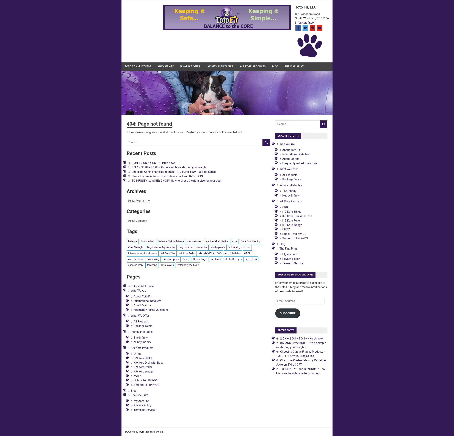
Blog (275, 66)
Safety (186, 259)
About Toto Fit (142, 296)
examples (201, 247)
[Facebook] (298, 27)
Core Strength (135, 247)
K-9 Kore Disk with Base (148, 362)
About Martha (142, 305)
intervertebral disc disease (142, 253)
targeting (152, 265)
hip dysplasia (218, 247)
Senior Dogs (199, 259)
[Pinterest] (312, 27)
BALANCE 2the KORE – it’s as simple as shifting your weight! (169, 167)
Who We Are (166, 66)
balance (132, 241)
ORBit (247, 253)
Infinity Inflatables (220, 66)
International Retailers (147, 301)
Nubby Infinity (142, 342)
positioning (153, 259)
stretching (251, 259)
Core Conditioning (251, 241)
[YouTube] (319, 27)
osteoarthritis (135, 259)
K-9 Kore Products (253, 66)
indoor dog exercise (239, 247)
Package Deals (143, 326)
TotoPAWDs (167, 265)
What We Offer (190, 66)
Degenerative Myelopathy (161, 247)
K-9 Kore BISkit (143, 358)
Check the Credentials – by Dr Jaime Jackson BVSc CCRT (167, 176)
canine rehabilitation (217, 241)
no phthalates (232, 253)
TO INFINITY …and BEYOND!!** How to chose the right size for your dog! (176, 180)
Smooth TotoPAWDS (146, 385)
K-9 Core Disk (167, 253)
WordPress (145, 431)
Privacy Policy (142, 405)
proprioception (171, 259)
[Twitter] (305, 27)
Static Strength (233, 259)
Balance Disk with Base (171, 241)
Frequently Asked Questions (151, 309)
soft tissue (216, 259)
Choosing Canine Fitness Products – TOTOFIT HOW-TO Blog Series (174, 171)
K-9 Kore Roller (187, 253)
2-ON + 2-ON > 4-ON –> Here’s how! (153, 163)
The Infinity (141, 337)
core (234, 241)
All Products (141, 321)
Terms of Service (144, 410)
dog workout (186, 247)
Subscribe (288, 313)
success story (135, 265)
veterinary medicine (188, 265)
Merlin (159, 431)
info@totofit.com (305, 22)
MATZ (137, 376)
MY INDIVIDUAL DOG (210, 253)
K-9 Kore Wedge (143, 371)
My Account (141, 401)
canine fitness (195, 241)
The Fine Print (294, 66)
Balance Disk (148, 241)
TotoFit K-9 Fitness (138, 66)
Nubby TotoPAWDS (146, 380)
